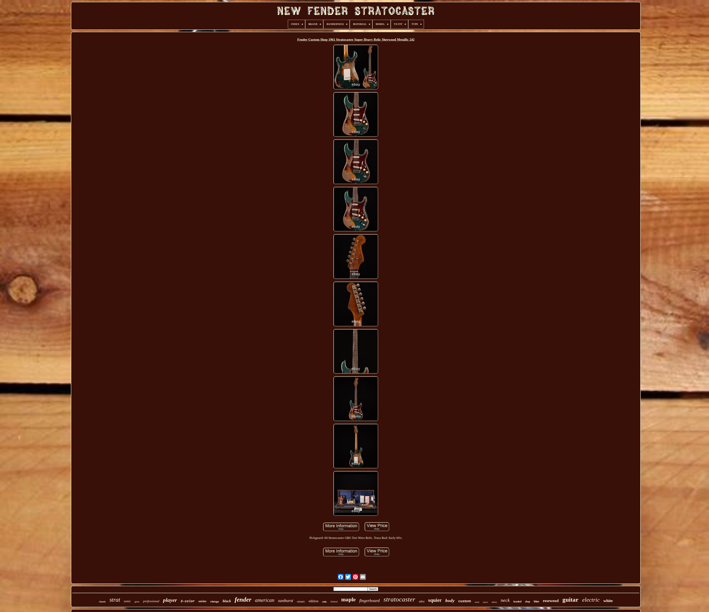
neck (505, 600)
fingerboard (369, 600)
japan (485, 602)
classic (102, 601)
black (227, 601)
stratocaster (399, 599)
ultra (421, 601)
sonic (127, 601)
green (137, 601)
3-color (188, 601)
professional (151, 601)
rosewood (551, 601)
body (450, 600)
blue (536, 601)
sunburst (285, 600)
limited (334, 601)
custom (464, 601)
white (608, 600)
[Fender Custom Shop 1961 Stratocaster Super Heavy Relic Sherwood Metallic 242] (355, 67)
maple (348, 599)
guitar (570, 599)
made (477, 602)
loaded (517, 601)
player (170, 600)
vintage (214, 601)
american (264, 600)
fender (243, 599)
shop (527, 601)
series (202, 601)
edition (313, 601)
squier (435, 600)
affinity (494, 602)
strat (114, 599)
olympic (301, 601)
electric (591, 599)
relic (324, 602)
